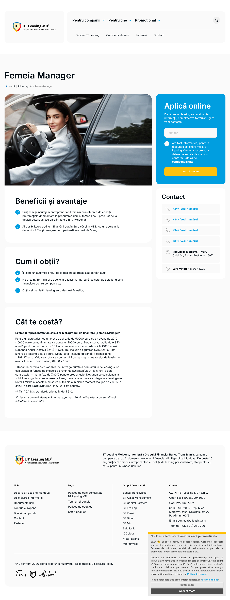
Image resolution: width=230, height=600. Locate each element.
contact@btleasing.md (192, 520)
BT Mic (127, 523)
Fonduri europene (25, 508)
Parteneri (141, 35)
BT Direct (129, 518)
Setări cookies (77, 511)
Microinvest (130, 543)
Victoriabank (131, 538)
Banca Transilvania (134, 492)
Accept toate (187, 591)
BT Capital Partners (135, 503)
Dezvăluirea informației (28, 497)
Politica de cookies (80, 506)
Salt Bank (129, 528)
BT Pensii (128, 513)
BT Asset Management (137, 497)
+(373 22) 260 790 (192, 525)
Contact (159, 35)
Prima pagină (24, 86)
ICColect (128, 533)
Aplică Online (191, 171)
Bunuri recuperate (25, 513)
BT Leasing (130, 508)
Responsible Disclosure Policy (94, 563)
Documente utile (24, 503)
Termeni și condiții (79, 501)
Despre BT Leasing (88, 35)
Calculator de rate (117, 35)
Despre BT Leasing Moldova (32, 492)
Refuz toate (187, 584)
